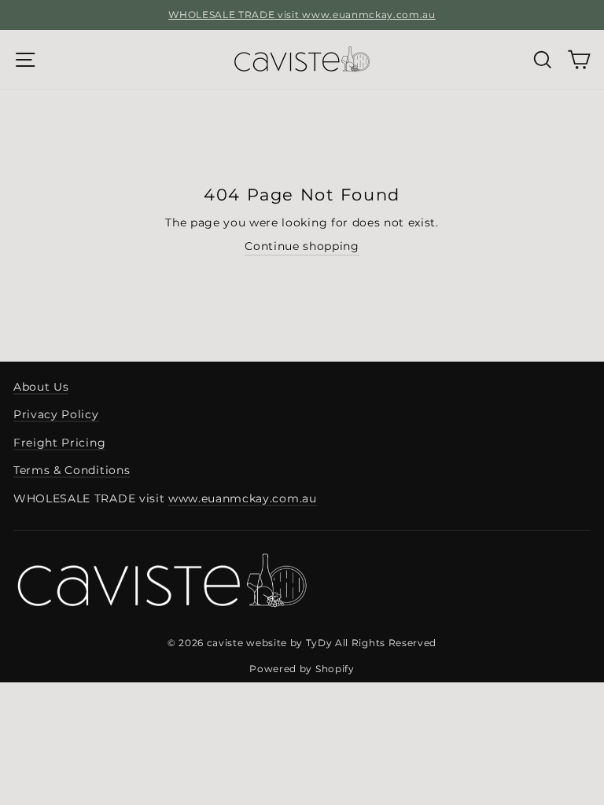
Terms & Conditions (71, 470)
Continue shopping (302, 246)
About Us (40, 386)
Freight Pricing (59, 442)
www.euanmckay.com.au (242, 498)
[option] (302, 15)
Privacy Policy (56, 414)
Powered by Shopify (301, 669)
